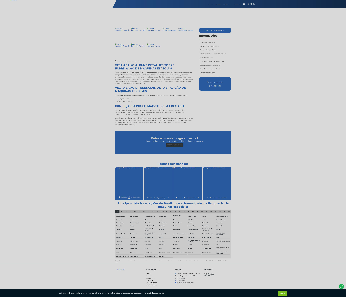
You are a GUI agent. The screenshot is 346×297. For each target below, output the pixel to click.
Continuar (282, 293)
